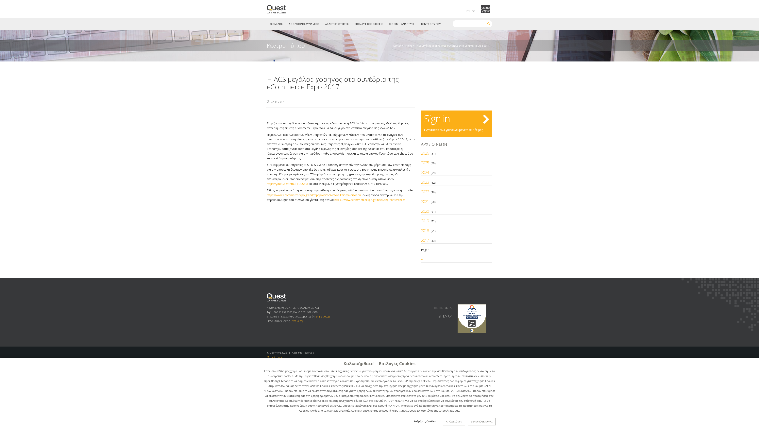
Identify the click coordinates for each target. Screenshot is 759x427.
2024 (425, 172)
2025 (425, 162)
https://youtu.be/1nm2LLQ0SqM (287, 184)
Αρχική (397, 45)
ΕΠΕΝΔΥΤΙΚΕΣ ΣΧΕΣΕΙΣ (369, 24)
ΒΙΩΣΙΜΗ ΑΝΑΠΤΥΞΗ (402, 24)
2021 (425, 201)
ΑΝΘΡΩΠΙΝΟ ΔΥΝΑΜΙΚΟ (304, 24)
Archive (408, 45)
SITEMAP (445, 316)
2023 (425, 182)
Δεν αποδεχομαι (482, 421)
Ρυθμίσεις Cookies (425, 421)
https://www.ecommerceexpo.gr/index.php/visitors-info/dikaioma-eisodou (314, 195)
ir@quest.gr (297, 321)
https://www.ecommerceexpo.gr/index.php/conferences (369, 200)
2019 (425, 221)
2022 (425, 192)
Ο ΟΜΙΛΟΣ (276, 24)
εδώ (351, 386)
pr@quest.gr (323, 316)
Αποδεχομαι (454, 421)
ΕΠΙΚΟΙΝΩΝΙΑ (441, 308)
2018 (425, 230)
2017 (425, 240)
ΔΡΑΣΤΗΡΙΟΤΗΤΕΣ (337, 24)
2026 (425, 153)
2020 (425, 211)
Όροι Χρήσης (275, 357)
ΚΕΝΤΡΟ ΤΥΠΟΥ (431, 24)
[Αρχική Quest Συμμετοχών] (278, 8)
